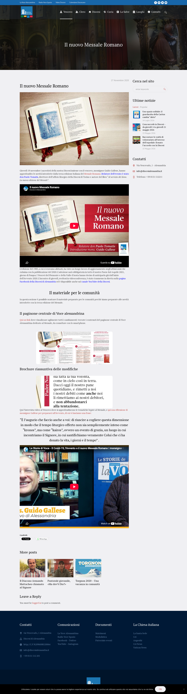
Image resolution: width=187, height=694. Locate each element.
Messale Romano (92, 173)
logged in (36, 602)
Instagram (73, 644)
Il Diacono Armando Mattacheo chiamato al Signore (32, 584)
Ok (160, 689)
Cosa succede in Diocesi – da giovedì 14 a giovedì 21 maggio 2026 (154, 127)
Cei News (137, 644)
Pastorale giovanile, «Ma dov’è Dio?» (59, 582)
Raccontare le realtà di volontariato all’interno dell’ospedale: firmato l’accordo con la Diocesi (153, 141)
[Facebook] (155, 2)
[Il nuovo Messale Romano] (74, 128)
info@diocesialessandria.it (149, 171)
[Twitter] (162, 2)
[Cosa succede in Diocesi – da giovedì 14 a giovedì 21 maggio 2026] (136, 126)
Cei (134, 636)
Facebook (62, 640)
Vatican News (139, 647)
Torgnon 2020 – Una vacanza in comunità (87, 582)
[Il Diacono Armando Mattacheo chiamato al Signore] (33, 568)
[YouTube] (165, 2)
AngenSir (137, 640)
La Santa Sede (140, 633)
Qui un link (25, 319)
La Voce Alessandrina (68, 633)
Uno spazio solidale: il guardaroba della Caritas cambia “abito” (153, 114)
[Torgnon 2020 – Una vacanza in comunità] (88, 568)
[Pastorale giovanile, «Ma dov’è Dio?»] (60, 568)
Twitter (72, 640)
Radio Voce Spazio (66, 636)
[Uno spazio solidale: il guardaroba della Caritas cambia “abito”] (136, 114)
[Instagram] (159, 2)
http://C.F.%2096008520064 (37, 644)
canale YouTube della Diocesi (95, 281)
